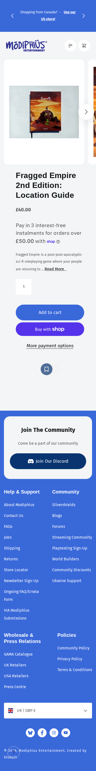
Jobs (8, 537)
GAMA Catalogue (18, 654)
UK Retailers (15, 665)
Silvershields (63, 504)
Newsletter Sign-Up (21, 580)
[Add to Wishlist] (50, 369)
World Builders (65, 559)
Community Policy (73, 648)
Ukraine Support (66, 580)
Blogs (57, 515)
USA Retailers (16, 676)
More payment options (50, 346)
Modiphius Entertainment (42, 751)
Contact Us (13, 515)
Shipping (12, 548)
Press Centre (15, 686)
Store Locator (16, 570)
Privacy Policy (69, 659)
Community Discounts (71, 570)
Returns (11, 559)
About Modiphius (19, 504)
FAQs (8, 526)
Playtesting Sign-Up (69, 548)
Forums (58, 526)
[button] (12, 15)
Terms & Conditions (74, 669)
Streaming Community (72, 537)
